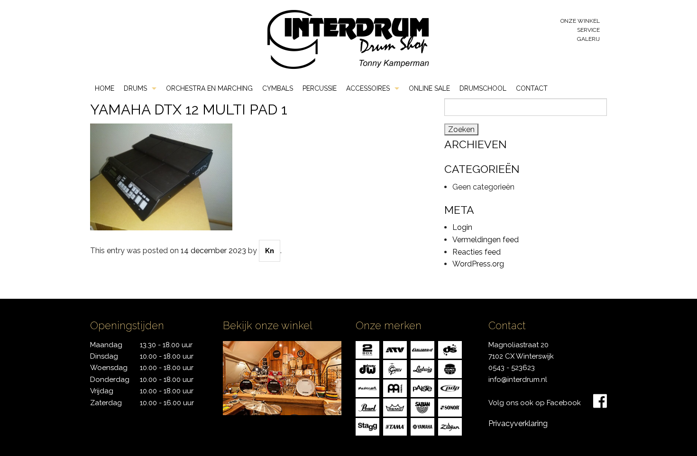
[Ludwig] (422, 368)
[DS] (450, 348)
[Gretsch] (395, 368)
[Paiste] (422, 387)
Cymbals (277, 88)
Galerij (588, 39)
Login (462, 227)
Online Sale (429, 88)
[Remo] (395, 406)
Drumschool (482, 88)
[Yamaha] (422, 425)
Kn (269, 251)
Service (588, 30)
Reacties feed (476, 251)
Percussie (320, 88)
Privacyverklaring (518, 423)
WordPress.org (478, 263)
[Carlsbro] (422, 348)
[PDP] (450, 387)
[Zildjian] (450, 425)
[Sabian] (422, 406)
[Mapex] (450, 368)
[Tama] (395, 425)
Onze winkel (580, 21)
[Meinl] (395, 387)
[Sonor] (450, 406)
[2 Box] (367, 348)
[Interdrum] (348, 38)
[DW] (367, 368)
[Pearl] (367, 406)
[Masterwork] (367, 387)
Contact (532, 88)
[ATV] (395, 348)
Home (104, 88)
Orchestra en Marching (209, 88)
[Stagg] (367, 425)
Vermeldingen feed (485, 239)
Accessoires (368, 88)
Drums (135, 88)
